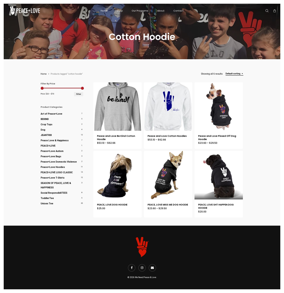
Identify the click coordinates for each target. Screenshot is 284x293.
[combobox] (234, 73)
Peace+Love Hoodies (53, 167)
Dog (43, 129)
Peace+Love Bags (51, 156)
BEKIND (45, 119)
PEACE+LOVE (48, 145)
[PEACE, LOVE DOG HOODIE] (117, 175)
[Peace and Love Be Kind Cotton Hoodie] (117, 106)
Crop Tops (46, 124)
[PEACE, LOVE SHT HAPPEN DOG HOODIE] (219, 175)
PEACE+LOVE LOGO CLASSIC (57, 172)
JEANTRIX (46, 135)
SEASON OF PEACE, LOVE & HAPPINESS (56, 185)
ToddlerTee (47, 198)
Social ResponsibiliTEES (54, 192)
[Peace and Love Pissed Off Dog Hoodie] (219, 106)
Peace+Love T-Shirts (52, 177)
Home (44, 74)
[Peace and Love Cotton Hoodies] (168, 106)
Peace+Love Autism (52, 151)
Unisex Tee (47, 203)
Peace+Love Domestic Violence (59, 161)
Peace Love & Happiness (55, 140)
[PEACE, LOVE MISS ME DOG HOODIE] (168, 175)
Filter (78, 94)
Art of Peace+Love (51, 113)
